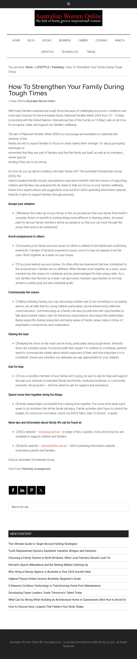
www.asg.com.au (49, 432)
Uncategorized (42, 468)
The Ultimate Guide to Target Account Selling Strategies (42, 544)
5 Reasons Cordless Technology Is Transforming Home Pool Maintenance (54, 585)
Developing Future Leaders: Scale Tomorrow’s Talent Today (45, 592)
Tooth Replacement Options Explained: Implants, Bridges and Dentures (52, 551)
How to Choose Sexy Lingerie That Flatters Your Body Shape (46, 606)
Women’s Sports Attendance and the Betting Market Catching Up (48, 564)
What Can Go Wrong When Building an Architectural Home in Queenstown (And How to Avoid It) (67, 599)
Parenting (27, 468)
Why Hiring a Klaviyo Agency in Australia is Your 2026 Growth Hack (49, 571)
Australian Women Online (68, 18)
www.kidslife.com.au (54, 446)
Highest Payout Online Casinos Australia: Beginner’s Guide (44, 578)
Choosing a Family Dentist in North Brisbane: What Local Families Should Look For (59, 558)
